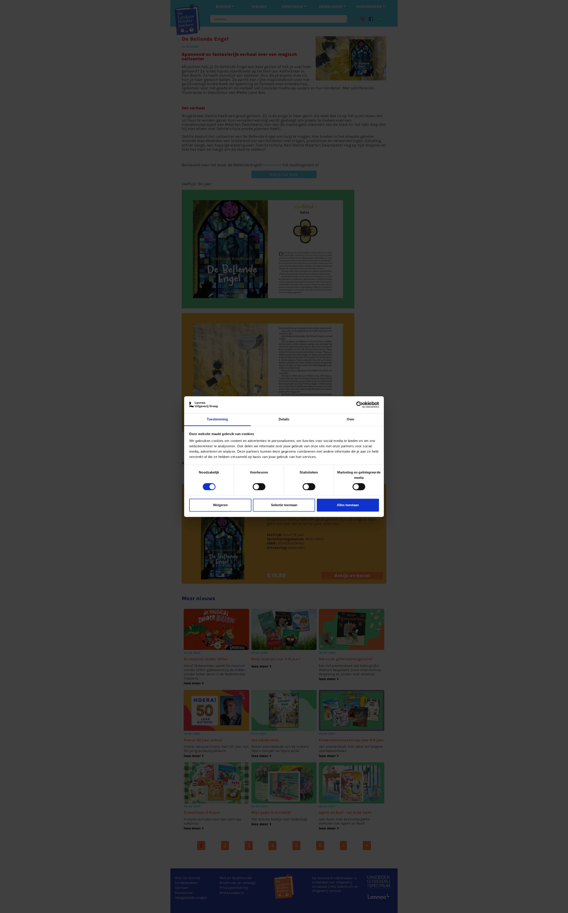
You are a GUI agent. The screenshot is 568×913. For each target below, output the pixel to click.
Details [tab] (284, 419)
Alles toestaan (348, 505)
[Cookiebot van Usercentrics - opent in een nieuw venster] (359, 404)
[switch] (259, 486)
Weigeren (220, 505)
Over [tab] (350, 419)
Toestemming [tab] (217, 419)
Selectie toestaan (284, 505)
